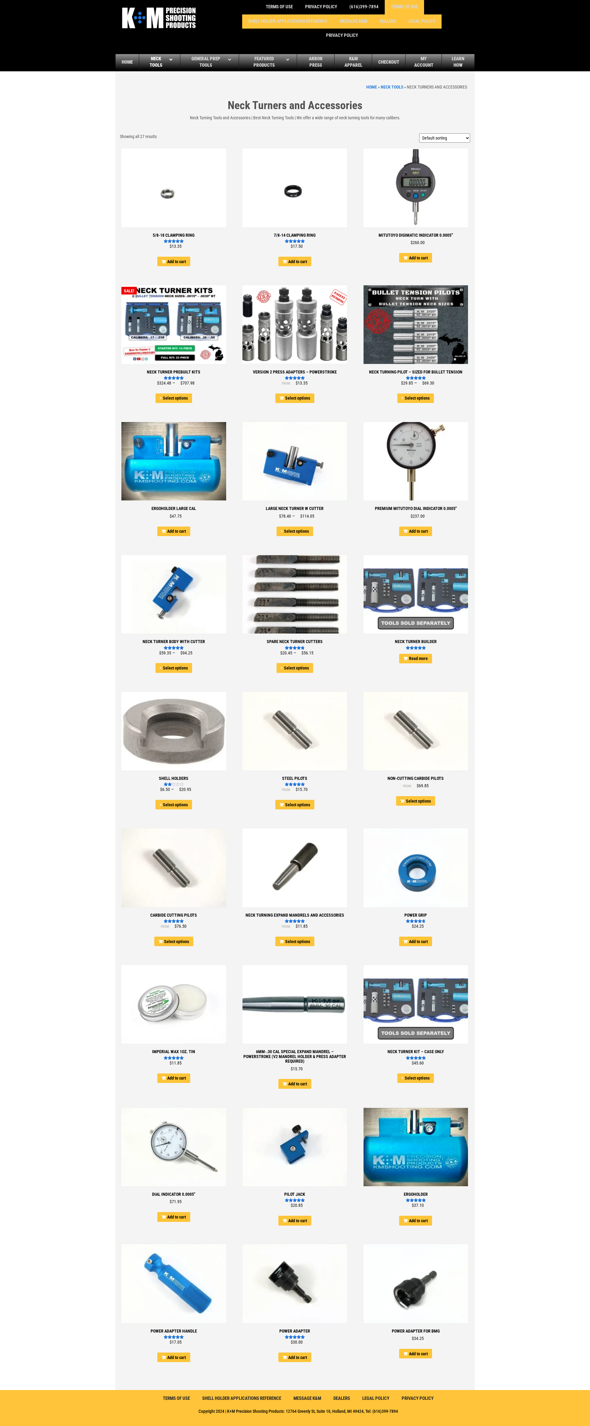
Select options (175, 398)
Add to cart (176, 261)
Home (371, 87)
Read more (418, 658)
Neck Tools (392, 87)
